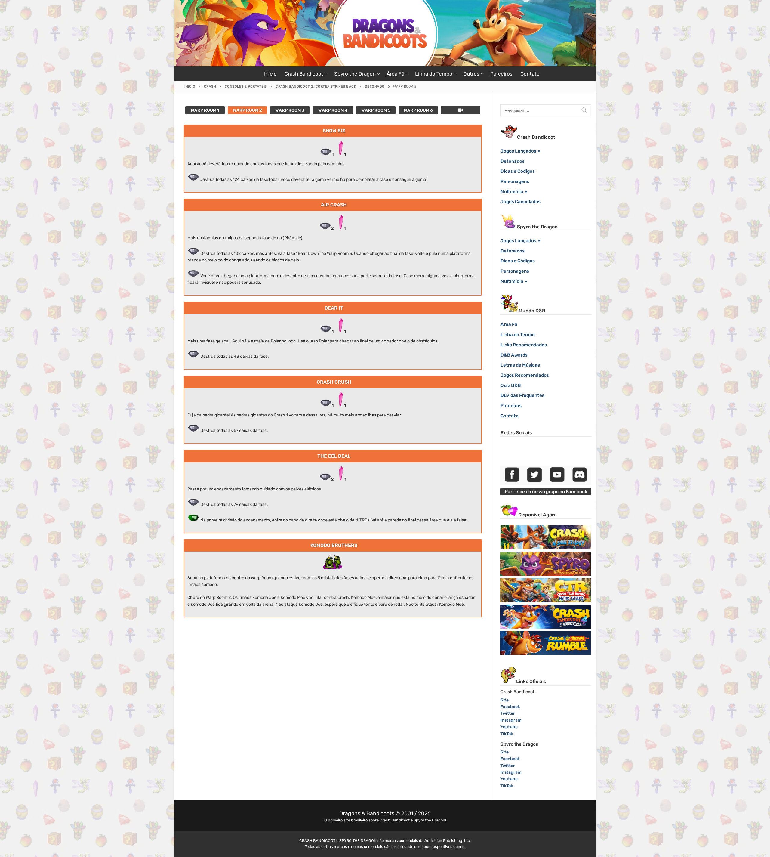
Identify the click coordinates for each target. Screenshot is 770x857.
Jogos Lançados (518, 151)
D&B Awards (514, 355)
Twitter (507, 713)
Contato (509, 416)
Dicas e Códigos (517, 171)
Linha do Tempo (517, 334)
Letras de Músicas (520, 365)
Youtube (509, 726)
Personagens (514, 181)
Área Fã (508, 324)
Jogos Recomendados (524, 375)
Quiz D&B (510, 385)
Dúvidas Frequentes (522, 395)
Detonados (512, 161)
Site (504, 700)
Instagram (511, 720)
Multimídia (511, 191)
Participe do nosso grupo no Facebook (546, 491)
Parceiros (511, 405)
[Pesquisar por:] (545, 110)
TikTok (506, 733)
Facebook (510, 706)
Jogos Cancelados (520, 201)
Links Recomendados (523, 345)
